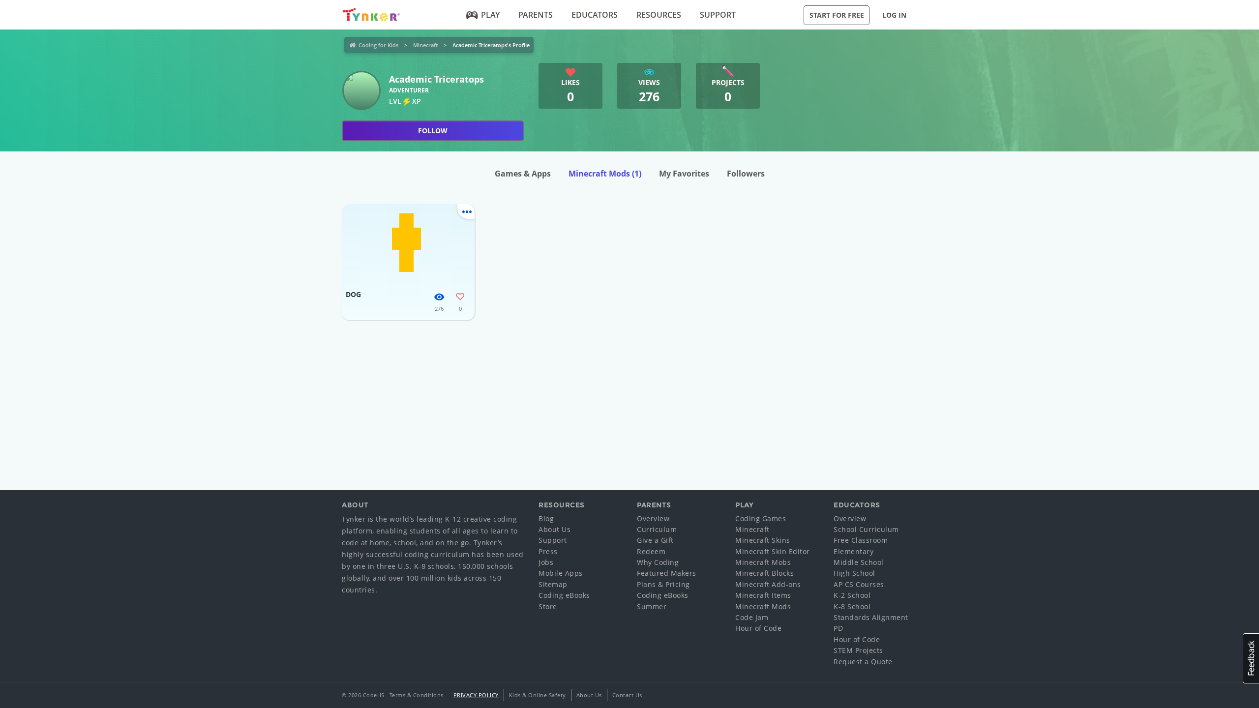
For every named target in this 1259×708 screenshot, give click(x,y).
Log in (894, 15)
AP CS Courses (859, 584)
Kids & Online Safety (537, 695)
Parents (535, 14)
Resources (658, 14)
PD (838, 628)
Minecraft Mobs (763, 562)
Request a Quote (863, 661)
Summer (651, 606)
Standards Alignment (871, 617)
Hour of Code (758, 628)
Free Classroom (861, 540)
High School (854, 573)
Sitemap (553, 584)
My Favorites (684, 173)
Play (490, 14)
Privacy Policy (476, 695)
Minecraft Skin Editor (772, 551)
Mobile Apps (561, 573)
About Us (554, 529)
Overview (653, 518)
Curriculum (657, 529)
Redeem (651, 551)
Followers (746, 173)
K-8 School (852, 606)
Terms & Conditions (417, 695)
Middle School (859, 562)
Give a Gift (655, 540)
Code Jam (751, 617)
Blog (546, 518)
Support (718, 14)
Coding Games (760, 518)
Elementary (853, 551)
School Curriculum (866, 529)
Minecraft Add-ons (768, 584)
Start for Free (836, 15)
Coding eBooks (564, 595)
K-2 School (852, 595)
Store (548, 606)
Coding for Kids (378, 45)
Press (548, 551)
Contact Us (627, 695)
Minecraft (425, 45)
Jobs (546, 562)
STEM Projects (858, 650)
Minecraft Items (763, 595)
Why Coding (658, 562)
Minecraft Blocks (764, 573)
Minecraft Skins (762, 540)
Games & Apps (523, 173)
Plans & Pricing (663, 584)
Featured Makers (666, 573)
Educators (594, 14)
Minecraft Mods (605, 173)
